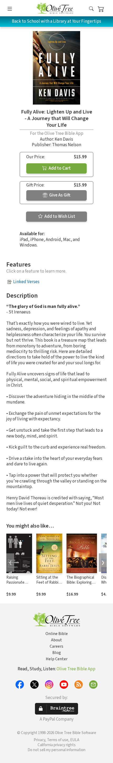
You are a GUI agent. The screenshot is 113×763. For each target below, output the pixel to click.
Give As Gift (59, 195)
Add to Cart (59, 168)
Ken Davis (64, 139)
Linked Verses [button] (26, 282)
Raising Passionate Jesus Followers (15, 585)
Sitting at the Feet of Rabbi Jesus (47, 582)
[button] (91, 9)
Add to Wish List (59, 216)
